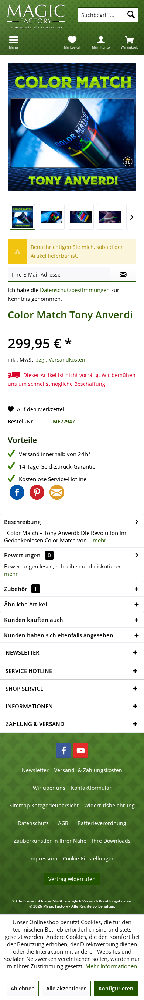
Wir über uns (49, 787)
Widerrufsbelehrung (109, 805)
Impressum (43, 858)
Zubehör (20, 588)
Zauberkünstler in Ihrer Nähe (50, 840)
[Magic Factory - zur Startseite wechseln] (36, 16)
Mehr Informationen (111, 966)
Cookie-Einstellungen (89, 858)
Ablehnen (23, 988)
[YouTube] (80, 750)
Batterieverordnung (102, 823)
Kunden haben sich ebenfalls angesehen (58, 635)
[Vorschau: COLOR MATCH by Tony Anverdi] (22, 217)
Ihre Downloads (111, 840)
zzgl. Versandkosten (60, 359)
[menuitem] (14, 42)
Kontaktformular (91, 787)
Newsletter (35, 770)
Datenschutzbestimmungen (75, 289)
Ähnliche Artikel (25, 604)
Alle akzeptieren (66, 988)
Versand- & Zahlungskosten (88, 770)
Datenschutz (33, 823)
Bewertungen (22, 555)
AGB (63, 823)
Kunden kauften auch (33, 619)
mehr (98, 540)
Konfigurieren (116, 988)
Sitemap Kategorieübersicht (44, 805)
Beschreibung (22, 521)
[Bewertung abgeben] (72, 332)
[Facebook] (63, 750)
